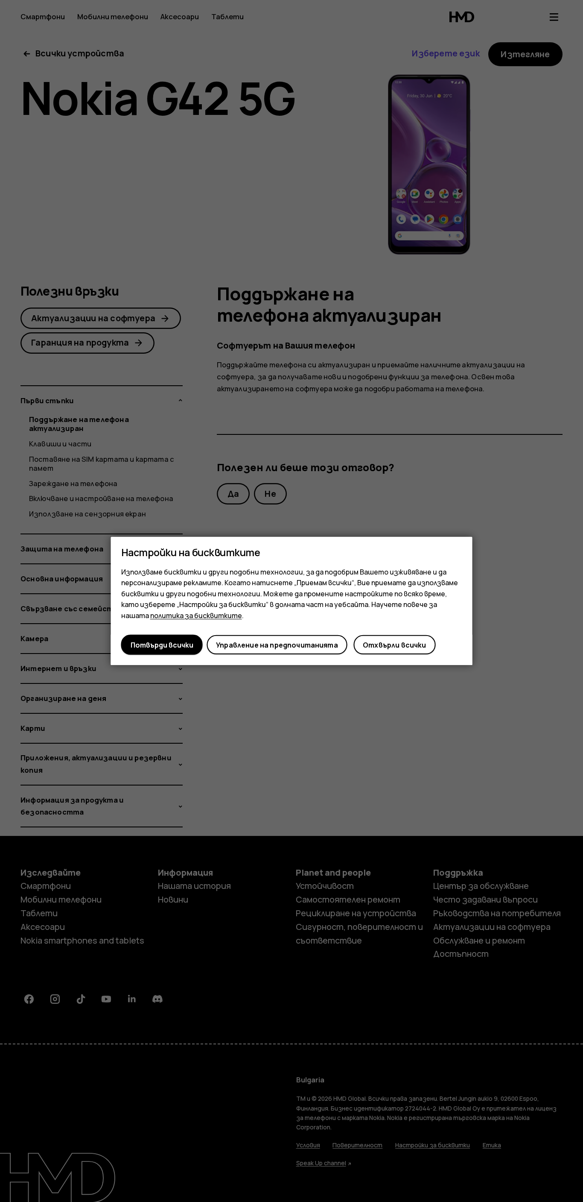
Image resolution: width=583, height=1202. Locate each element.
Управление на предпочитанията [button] (277, 645)
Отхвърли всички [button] (394, 645)
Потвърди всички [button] (162, 645)
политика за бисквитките (196, 615)
